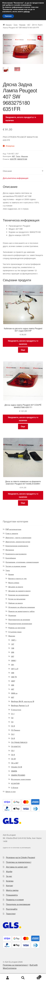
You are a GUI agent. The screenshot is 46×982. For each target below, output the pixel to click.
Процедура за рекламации (18, 904)
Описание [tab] (7, 171)
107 (12, 644)
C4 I (12, 734)
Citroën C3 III (16, 767)
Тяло (15, 24)
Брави (11, 574)
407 (28, 24)
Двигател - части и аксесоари (18, 537)
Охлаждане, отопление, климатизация (22, 562)
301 (12, 664)
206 (12, 652)
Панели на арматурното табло (21, 611)
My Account (7, 978)
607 (12, 697)
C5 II (13, 754)
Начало (9, 24)
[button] (39, 38)
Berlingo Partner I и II (20, 705)
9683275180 (22, 159)
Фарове (22, 24)
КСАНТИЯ (15, 783)
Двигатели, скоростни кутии (18, 541)
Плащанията (12, 895)
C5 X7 (13, 759)
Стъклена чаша (14, 632)
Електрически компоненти (17, 546)
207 (12, 656)
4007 (13, 681)
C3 (12, 722)
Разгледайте (11, 909)
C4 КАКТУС (16, 746)
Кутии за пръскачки (16, 599)
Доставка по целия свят (17, 866)
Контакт (9, 885)
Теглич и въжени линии (16, 566)
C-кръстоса (16, 709)
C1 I (12, 714)
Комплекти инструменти (16, 554)
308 (12, 672)
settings (26, 12)
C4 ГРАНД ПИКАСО (19, 742)
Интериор (10, 550)
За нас (9, 876)
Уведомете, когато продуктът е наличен (21, 119)
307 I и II (14, 668)
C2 (12, 718)
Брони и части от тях (17, 578)
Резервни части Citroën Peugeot (20, 857)
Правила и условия (15, 899)
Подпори (12, 615)
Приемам (8, 16)
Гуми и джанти (12, 533)
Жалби (9, 871)
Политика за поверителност (18, 862)
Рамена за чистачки (16, 627)
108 (12, 648)
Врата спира (13, 582)
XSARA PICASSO (18, 775)
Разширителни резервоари (20, 623)
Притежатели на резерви (19, 619)
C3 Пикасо (15, 730)
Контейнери (11, 558)
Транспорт (11, 913)
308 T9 (14, 677)
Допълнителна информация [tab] (15, 178)
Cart (35, 976)
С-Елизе (14, 787)
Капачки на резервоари (18, 595)
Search (23, 978)
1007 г (13, 640)
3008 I (13, 660)
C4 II (13, 738)
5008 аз (14, 693)
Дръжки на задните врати (19, 591)
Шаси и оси (11, 791)
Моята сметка (12, 890)
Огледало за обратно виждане (21, 607)
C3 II (13, 726)
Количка (9, 881)
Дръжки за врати (15, 586)
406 (12, 685)
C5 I (12, 750)
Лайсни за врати (15, 603)
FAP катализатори (13, 529)
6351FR (13, 159)
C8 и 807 (14, 763)
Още (23, 349)
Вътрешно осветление (21, 779)
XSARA (14, 771)
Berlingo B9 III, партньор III (22, 701)
